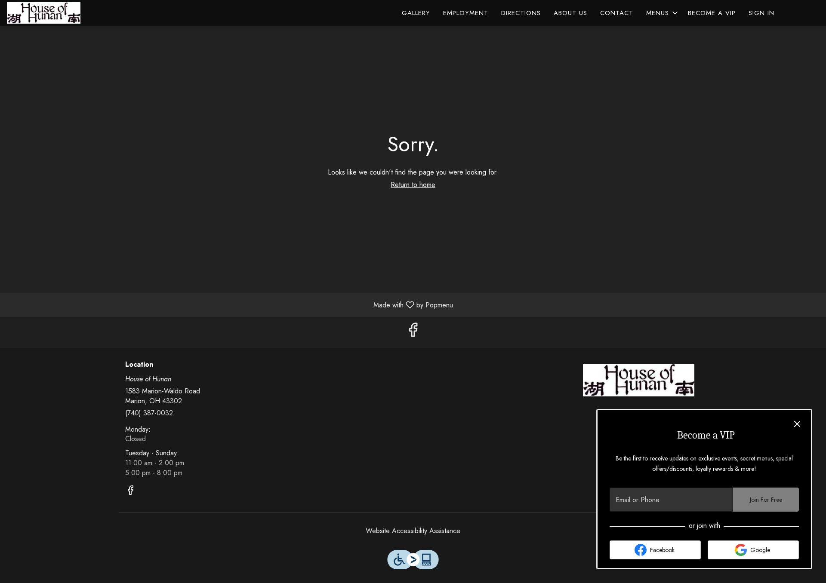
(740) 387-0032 (149, 413)
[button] (663, 12)
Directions (521, 13)
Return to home (413, 185)
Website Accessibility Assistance (413, 531)
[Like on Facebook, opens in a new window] (413, 332)
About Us (570, 13)
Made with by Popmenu (229, 304)
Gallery (416, 13)
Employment (465, 13)
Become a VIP (712, 13)
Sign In (761, 13)
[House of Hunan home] (45, 13)
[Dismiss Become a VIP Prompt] (797, 424)
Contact (616, 13)
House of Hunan (639, 380)
